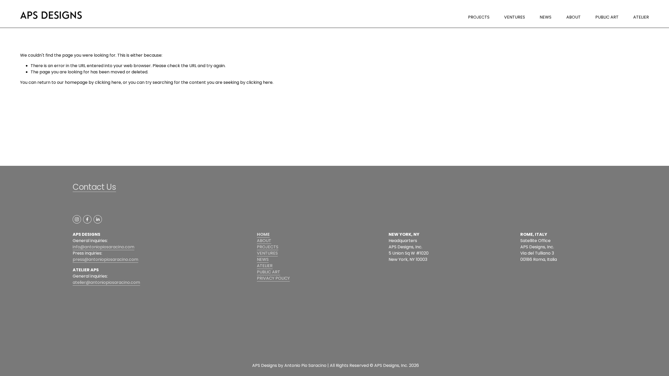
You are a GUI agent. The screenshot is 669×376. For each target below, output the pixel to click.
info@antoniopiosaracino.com (103, 247)
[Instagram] (77, 219)
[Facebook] (87, 219)
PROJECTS (478, 17)
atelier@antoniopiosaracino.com (106, 282)
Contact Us (94, 187)
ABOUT (573, 17)
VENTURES (514, 17)
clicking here (108, 82)
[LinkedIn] (98, 219)
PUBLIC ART (607, 17)
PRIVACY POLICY (273, 278)
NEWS (545, 17)
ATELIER (641, 17)
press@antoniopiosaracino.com (105, 259)
